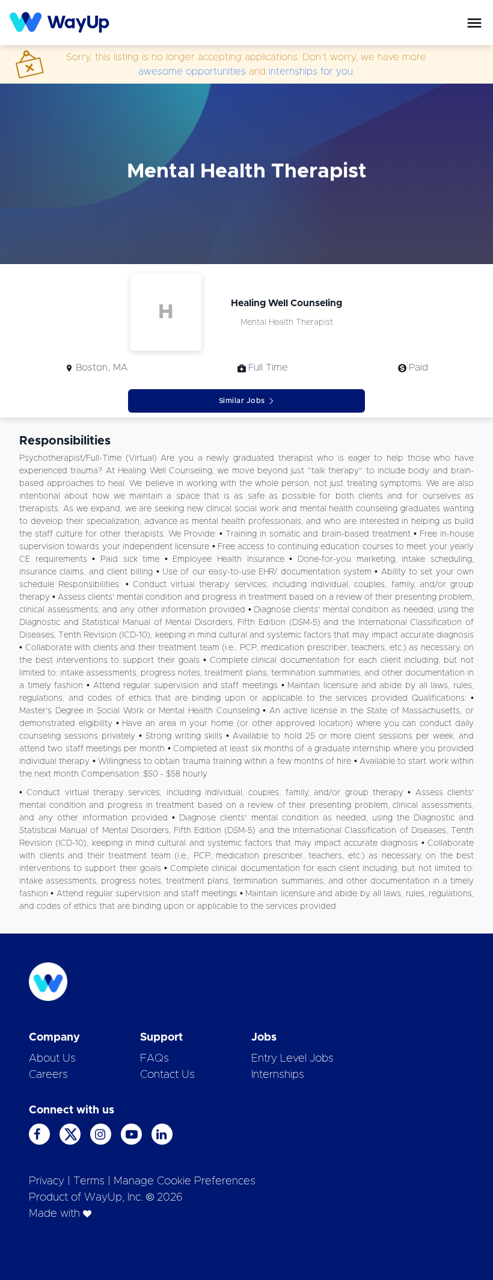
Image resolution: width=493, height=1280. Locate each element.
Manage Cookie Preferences (185, 1181)
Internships (277, 1074)
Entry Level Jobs (292, 1058)
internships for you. (312, 71)
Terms (89, 1181)
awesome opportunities (192, 71)
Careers (48, 1074)
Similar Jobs (242, 400)
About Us (52, 1058)
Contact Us (167, 1074)
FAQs (154, 1058)
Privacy (46, 1181)
